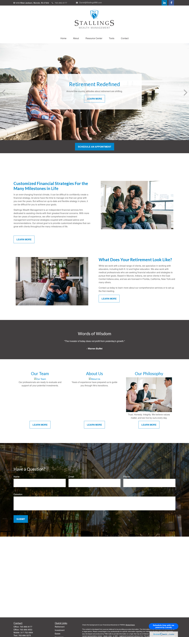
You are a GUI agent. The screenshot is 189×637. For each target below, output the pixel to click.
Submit (20, 519)
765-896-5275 (24, 635)
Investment (59, 630)
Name (17, 476)
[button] (63, 38)
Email (71, 476)
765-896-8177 (61, 2)
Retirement (59, 626)
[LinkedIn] (164, 3)
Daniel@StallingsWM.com (90, 2)
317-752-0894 (26, 632)
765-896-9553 (26, 629)
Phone (126, 476)
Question (18, 494)
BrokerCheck (130, 625)
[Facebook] (171, 3)
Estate (57, 633)
